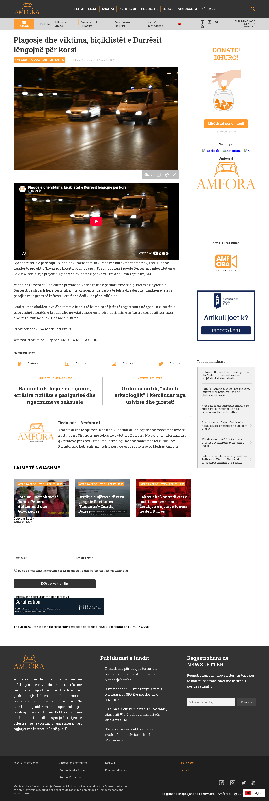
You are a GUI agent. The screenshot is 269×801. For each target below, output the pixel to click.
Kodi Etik (110, 763)
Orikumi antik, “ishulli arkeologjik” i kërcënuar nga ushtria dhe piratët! (150, 395)
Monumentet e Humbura (90, 24)
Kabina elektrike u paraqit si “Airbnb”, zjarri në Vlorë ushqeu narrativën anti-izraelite (136, 714)
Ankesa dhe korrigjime (73, 763)
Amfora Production (71, 777)
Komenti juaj (23, 521)
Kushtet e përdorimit (27, 763)
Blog (167, 9)
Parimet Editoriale (116, 770)
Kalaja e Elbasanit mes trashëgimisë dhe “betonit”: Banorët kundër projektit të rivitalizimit (225, 375)
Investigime (128, 9)
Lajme (92, 9)
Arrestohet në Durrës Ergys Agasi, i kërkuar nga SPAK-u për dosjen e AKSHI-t (133, 694)
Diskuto (45, 24)
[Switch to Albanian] (179, 24)
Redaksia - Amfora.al (81, 60)
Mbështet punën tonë (226, 123)
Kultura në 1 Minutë (61, 24)
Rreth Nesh (187, 763)
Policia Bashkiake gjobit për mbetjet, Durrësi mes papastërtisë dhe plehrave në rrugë (226, 392)
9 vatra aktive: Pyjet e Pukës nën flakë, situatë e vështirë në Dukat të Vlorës (224, 425)
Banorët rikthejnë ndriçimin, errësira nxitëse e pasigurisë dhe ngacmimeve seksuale (55, 395)
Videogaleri (187, 9)
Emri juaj (20, 557)
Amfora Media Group (72, 770)
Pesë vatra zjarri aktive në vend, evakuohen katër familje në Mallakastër (131, 734)
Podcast (148, 9)
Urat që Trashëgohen (155, 24)
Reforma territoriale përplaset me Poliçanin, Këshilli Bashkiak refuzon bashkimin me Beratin (224, 459)
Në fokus (208, 9)
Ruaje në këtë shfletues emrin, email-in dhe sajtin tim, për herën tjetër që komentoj (73, 570)
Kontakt (184, 770)
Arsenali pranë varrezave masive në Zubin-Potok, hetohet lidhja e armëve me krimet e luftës (225, 409)
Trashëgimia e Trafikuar (123, 24)
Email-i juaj (84, 557)
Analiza (108, 9)
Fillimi (79, 9)
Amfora (32, 364)
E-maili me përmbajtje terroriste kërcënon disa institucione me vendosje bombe (131, 674)
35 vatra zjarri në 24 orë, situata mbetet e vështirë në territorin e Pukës (223, 442)
